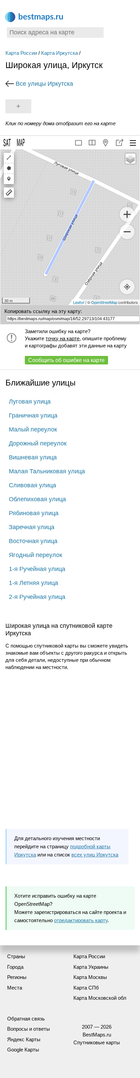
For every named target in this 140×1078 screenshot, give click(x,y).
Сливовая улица (32, 485)
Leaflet (78, 302)
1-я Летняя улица (33, 582)
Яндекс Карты (23, 1039)
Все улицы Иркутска (44, 83)
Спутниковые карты (96, 1042)
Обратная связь (26, 1019)
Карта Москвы (90, 977)
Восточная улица (33, 541)
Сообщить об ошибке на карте (66, 360)
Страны (16, 956)
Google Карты (23, 1049)
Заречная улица (31, 527)
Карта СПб (86, 988)
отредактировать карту (80, 920)
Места (14, 988)
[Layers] (130, 158)
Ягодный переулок (35, 555)
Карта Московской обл (99, 998)
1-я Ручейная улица (37, 569)
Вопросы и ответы (28, 1029)
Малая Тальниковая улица (47, 471)
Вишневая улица (33, 457)
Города (15, 967)
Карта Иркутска (59, 53)
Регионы (17, 977)
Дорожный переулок (38, 443)
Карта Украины (90, 967)
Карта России (21, 53)
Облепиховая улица (37, 499)
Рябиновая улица (33, 513)
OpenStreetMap (104, 302)
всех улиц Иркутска (94, 855)
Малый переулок (33, 429)
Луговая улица (30, 401)
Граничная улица (33, 415)
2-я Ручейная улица (37, 596)
